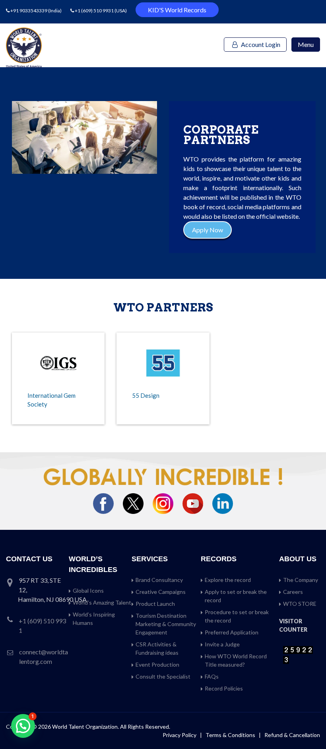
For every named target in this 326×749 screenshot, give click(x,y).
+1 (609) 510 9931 (94, 11)
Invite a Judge (222, 644)
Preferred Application (231, 632)
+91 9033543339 (29, 11)
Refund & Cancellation (292, 734)
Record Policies (224, 688)
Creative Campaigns (161, 591)
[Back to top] (310, 726)
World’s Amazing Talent (102, 602)
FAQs (212, 676)
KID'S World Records (177, 10)
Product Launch (155, 603)
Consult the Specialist (163, 676)
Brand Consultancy (159, 579)
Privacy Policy (179, 734)
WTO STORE (299, 603)
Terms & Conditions (231, 734)
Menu (306, 44)
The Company (300, 579)
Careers (293, 591)
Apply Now (207, 229)
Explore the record (228, 579)
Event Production (157, 664)
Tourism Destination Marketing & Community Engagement (166, 624)
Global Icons (88, 590)
